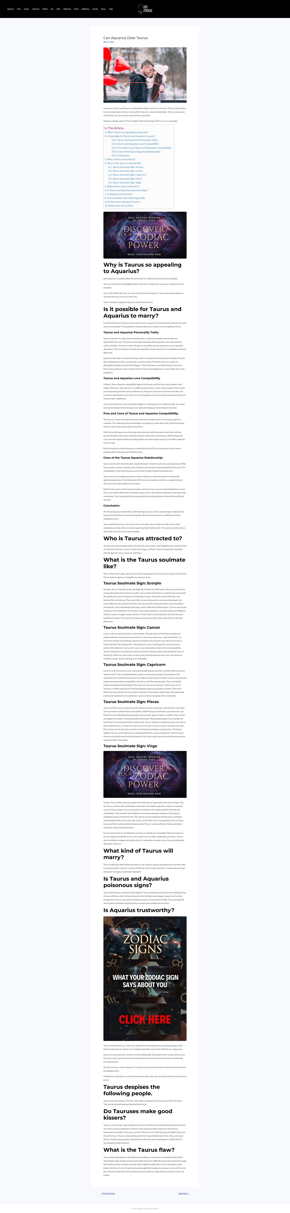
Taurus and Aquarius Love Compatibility (138, 143)
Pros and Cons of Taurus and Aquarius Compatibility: (144, 147)
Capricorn (35, 9)
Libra (58, 9)
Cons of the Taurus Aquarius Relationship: (139, 151)
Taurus (103, 9)
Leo (52, 9)
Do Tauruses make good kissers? (123, 201)
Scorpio (95, 9)
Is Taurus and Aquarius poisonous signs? (127, 190)
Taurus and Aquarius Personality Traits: (137, 139)
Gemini (45, 9)
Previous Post (107, 1193)
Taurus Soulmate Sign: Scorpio (127, 167)
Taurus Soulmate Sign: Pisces (127, 178)
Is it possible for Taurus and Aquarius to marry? (131, 136)
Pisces (76, 9)
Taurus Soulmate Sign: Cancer (127, 170)
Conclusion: (123, 155)
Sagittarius (85, 9)
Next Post (184, 1193)
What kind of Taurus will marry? (123, 186)
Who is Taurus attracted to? (121, 159)
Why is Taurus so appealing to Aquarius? (127, 132)
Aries (19, 9)
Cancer (26, 9)
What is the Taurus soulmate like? (124, 163)
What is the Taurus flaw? (120, 205)
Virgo (111, 9)
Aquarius (10, 9)
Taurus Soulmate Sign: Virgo (126, 182)
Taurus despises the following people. (126, 197)
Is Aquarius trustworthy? (120, 194)
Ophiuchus (67, 9)
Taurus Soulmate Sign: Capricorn (129, 174)
